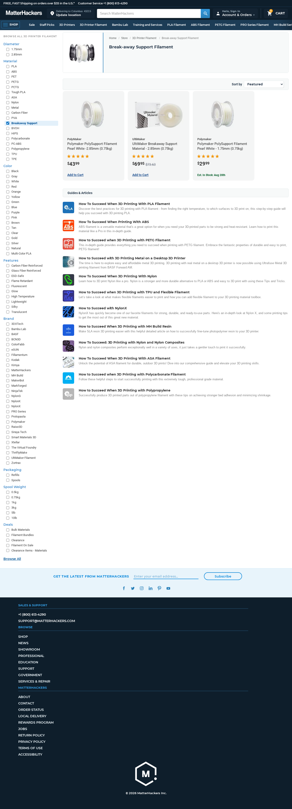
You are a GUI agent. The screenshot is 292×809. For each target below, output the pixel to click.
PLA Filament (176, 24)
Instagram (142, 588)
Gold (14, 238)
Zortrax (16, 463)
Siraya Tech (18, 432)
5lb (13, 513)
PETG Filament (225, 24)
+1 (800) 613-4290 (115, 3)
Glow (14, 291)
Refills (15, 475)
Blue (14, 207)
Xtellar (15, 442)
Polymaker (18, 421)
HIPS (14, 133)
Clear (14, 233)
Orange (16, 192)
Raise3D (16, 427)
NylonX (16, 406)
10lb (14, 518)
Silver (14, 243)
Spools (15, 480)
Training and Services (147, 24)
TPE (14, 159)
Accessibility (30, 754)
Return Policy (31, 735)
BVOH (15, 128)
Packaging (12, 470)
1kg (13, 502)
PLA (14, 66)
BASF (14, 334)
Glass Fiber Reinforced (26, 271)
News (23, 643)
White (15, 181)
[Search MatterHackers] (205, 13)
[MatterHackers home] (23, 13)
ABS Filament (200, 24)
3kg (13, 507)
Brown (15, 222)
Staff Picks (47, 24)
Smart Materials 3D (23, 437)
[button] (71, 13)
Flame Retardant (22, 281)
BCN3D (16, 339)
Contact (26, 703)
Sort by (237, 84)
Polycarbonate (20, 138)
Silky (14, 307)
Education (28, 662)
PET (14, 77)
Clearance (17, 540)
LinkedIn (150, 588)
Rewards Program (36, 722)
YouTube (168, 588)
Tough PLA (18, 92)
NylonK (16, 401)
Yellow (15, 197)
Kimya (15, 365)
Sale (32, 24)
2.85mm (16, 54)
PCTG (15, 87)
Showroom (29, 649)
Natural (16, 248)
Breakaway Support (24, 123)
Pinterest (159, 588)
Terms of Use (30, 748)
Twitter (133, 588)
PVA (14, 118)
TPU (14, 154)
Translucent (19, 312)
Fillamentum (19, 355)
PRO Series (18, 411)
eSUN (15, 350)
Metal (15, 107)
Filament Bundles (22, 535)
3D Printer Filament (93, 24)
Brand (8, 319)
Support (26, 669)
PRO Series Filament (254, 24)
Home (113, 38)
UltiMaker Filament (23, 458)
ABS (14, 71)
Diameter (11, 44)
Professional (31, 656)
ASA (14, 97)
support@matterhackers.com (46, 621)
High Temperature (22, 296)
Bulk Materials (20, 530)
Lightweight (18, 301)
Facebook (124, 588)
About (24, 697)
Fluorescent (19, 286)
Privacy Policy (31, 742)
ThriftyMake (19, 452)
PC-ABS (16, 143)
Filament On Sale (22, 545)
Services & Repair (34, 681)
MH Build (17, 375)
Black (15, 171)
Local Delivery (32, 716)
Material (10, 61)
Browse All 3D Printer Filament (30, 36)
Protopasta (18, 416)
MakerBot (17, 380)
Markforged (18, 385)
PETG (15, 82)
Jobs (22, 729)
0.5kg (14, 492)
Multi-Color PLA (21, 253)
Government (30, 675)
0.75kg (15, 497)
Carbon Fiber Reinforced (26, 265)
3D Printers (67, 24)
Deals (8, 525)
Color (7, 166)
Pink (14, 217)
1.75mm (16, 49)
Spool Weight (14, 487)
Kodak (15, 360)
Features (10, 260)
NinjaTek (17, 391)
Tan (13, 228)
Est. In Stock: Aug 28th (211, 175)
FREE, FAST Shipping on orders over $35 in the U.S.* (39, 3)
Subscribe (223, 576)
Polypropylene (20, 149)
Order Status (31, 710)
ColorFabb (17, 344)
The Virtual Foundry (23, 447)
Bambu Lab (120, 24)
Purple (15, 212)
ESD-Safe (17, 276)
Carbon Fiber (19, 113)
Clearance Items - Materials (29, 550)
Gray (14, 176)
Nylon (15, 102)
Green (15, 202)
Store (124, 38)
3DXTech (17, 324)
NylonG (16, 396)
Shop (23, 637)
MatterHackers (21, 370)
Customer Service (90, 3)
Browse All (12, 559)
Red (13, 186)
